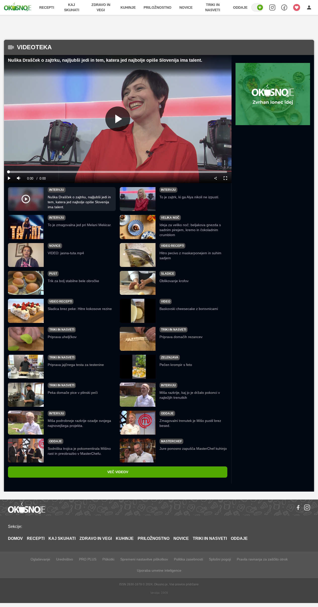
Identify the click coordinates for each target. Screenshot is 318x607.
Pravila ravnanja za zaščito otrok (262, 559)
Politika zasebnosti (188, 559)
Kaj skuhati (71, 7)
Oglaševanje (40, 559)
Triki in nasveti (212, 7)
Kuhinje (128, 7)
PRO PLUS (87, 559)
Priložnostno (157, 7)
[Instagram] (307, 507)
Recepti (46, 7)
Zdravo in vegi (100, 7)
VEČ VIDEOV (117, 472)
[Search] (272, 7)
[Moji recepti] (296, 7)
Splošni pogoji (220, 559)
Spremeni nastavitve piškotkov (144, 559)
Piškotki (108, 559)
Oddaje (240, 7)
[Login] (309, 7)
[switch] (257, 7)
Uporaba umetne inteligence (159, 570)
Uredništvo (64, 559)
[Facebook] (298, 507)
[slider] (117, 172)
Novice (186, 7)
